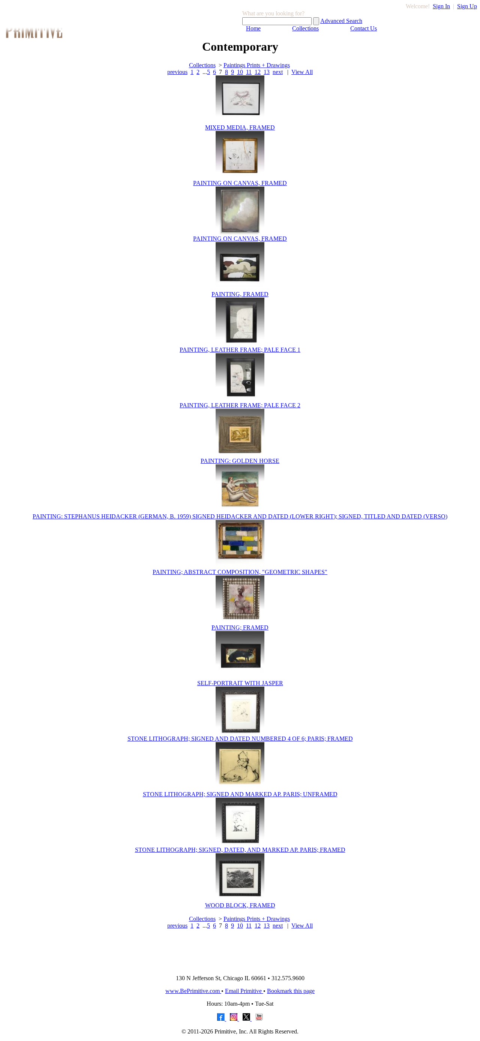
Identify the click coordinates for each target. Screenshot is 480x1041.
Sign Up (467, 6)
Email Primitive (244, 991)
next (278, 72)
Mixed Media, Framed (240, 127)
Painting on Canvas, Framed (240, 183)
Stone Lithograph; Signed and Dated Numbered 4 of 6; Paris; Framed (240, 738)
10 (240, 72)
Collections (305, 28)
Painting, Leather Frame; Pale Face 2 (240, 405)
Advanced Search (341, 21)
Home (253, 28)
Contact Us (363, 28)
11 (249, 72)
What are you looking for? (273, 13)
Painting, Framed (240, 294)
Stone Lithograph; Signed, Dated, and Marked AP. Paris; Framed (240, 850)
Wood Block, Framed (240, 905)
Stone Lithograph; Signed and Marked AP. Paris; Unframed (240, 794)
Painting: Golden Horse (240, 461)
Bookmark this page (291, 991)
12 (258, 72)
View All (302, 72)
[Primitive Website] (240, 967)
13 (267, 72)
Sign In (441, 6)
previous (177, 72)
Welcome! (418, 6)
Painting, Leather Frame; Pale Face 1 (240, 349)
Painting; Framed (240, 627)
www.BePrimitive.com (193, 991)
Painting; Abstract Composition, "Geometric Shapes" (240, 572)
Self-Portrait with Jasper (240, 683)
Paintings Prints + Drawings (257, 65)
